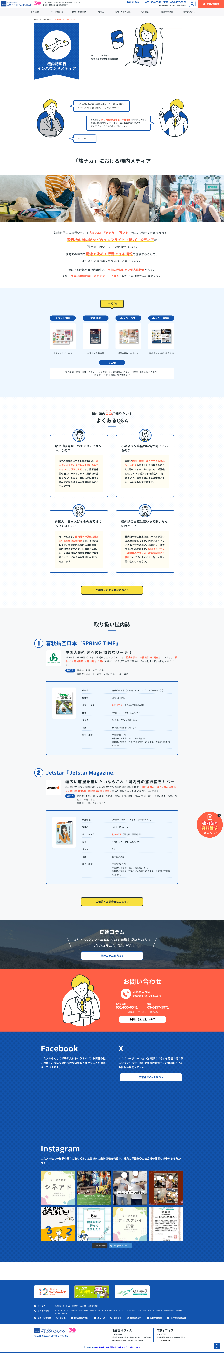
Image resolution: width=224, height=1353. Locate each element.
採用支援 (179, 1311)
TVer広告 (74, 1311)
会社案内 (35, 12)
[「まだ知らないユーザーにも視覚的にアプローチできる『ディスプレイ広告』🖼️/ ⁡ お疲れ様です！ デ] (130, 1224)
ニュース (101, 1318)
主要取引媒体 (93, 1306)
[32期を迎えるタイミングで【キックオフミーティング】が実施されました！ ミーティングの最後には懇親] (166, 1188)
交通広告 (93, 1311)
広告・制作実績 (79, 12)
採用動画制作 (169, 1311)
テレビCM (58, 1311)
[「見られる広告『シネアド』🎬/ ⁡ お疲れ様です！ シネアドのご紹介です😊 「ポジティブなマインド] (58, 1188)
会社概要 (83, 1306)
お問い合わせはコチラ (142, 1019)
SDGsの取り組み (123, 12)
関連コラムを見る (111, 955)
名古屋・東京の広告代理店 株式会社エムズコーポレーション (117, 1347)
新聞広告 (151, 1311)
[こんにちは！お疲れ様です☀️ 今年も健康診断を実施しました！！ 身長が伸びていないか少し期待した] (94, 1224)
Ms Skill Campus (61, 1313)
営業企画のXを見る (150, 1077)
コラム (101, 12)
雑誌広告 (159, 1311)
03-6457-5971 (178, 2)
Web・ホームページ (129, 1311)
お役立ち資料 (167, 12)
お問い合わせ (189, 12)
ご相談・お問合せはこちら (111, 590)
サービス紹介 (57, 12)
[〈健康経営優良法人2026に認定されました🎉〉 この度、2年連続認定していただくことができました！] (166, 1224)
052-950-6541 (153, 2)
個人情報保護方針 (178, 1318)
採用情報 (145, 12)
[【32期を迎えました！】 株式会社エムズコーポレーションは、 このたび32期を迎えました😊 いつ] (58, 1224)
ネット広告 (142, 1311)
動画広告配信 (83, 1311)
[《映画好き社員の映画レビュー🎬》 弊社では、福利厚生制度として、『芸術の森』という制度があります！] (94, 1188)
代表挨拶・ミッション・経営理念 (66, 1306)
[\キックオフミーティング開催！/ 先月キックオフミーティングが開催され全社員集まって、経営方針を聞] (130, 1188)
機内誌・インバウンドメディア (109, 1311)
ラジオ (66, 1311)
